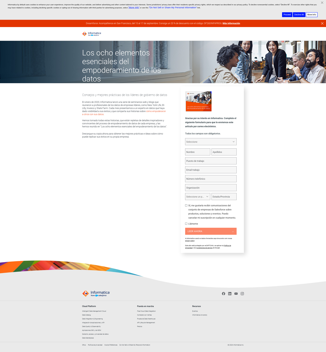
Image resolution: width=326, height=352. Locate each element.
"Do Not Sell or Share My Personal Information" (173, 7)
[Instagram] (242, 293)
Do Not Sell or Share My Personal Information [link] (134, 345)
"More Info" (133, 7)
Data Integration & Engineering (92, 319)
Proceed (287, 14)
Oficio (84, 345)
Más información (231, 23)
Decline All (299, 14)
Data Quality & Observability (91, 326)
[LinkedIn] (229, 293)
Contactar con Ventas (144, 315)
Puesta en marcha (145, 306)
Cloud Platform (89, 306)
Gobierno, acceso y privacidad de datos (95, 334)
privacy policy (189, 241)
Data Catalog (86, 315)
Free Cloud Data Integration (146, 311)
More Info (311, 14)
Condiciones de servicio (204, 248)
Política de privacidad (95, 345)
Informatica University (199, 315)
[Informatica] (91, 33)
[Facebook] (223, 293)
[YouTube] (236, 293)
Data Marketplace (88, 338)
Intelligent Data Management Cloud (94, 311)
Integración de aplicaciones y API (93, 323)
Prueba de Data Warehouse (146, 319)
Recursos (196, 306)
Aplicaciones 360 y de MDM (91, 330)
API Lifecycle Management (146, 323)
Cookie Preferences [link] (110, 345)
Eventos (195, 311)
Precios (139, 326)
